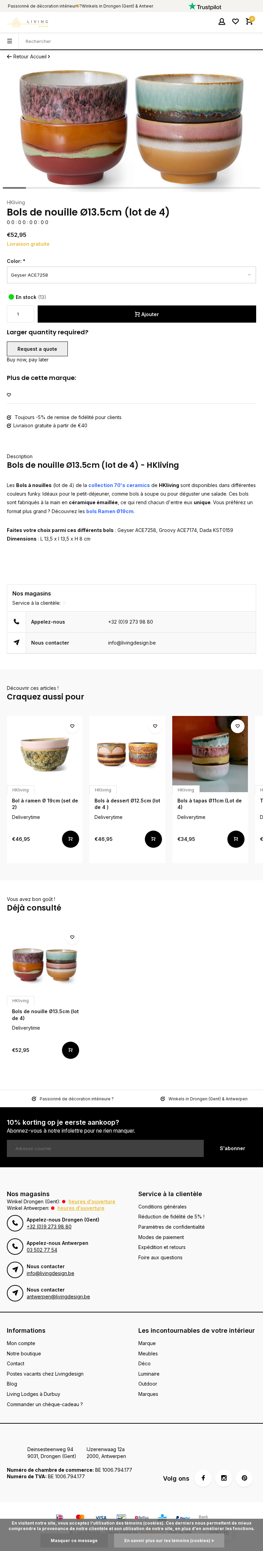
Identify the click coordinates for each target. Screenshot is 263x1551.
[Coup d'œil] (70, 839)
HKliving (16, 202)
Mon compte (21, 1343)
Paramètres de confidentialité (171, 1227)
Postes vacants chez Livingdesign (45, 1374)
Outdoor (147, 1384)
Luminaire (149, 1374)
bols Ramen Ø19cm (110, 511)
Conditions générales (162, 1206)
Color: (16, 261)
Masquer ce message (74, 1540)
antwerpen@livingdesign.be (58, 1296)
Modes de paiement (161, 1237)
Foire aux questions (160, 1257)
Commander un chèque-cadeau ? (45, 1404)
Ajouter (150, 314)
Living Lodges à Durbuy (33, 1394)
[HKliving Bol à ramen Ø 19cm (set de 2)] (45, 754)
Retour (20, 56)
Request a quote (37, 349)
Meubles (148, 1353)
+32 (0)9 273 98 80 (130, 622)
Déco (144, 1363)
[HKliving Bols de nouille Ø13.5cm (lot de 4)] (45, 965)
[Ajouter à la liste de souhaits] (9, 395)
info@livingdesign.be (132, 643)
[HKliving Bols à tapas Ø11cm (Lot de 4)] (210, 754)
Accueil (38, 56)
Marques (148, 1394)
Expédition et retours (162, 1247)
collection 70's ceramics (119, 485)
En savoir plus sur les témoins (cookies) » (169, 1540)
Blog (12, 1384)
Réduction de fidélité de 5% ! (171, 1216)
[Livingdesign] (27, 22)
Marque (147, 1343)
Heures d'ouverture (91, 1201)
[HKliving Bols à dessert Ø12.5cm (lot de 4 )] (127, 754)
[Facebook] (203, 1478)
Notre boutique (24, 1353)
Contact (15, 1363)
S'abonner (232, 1148)
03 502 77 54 (42, 1250)
